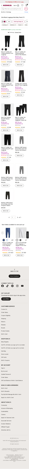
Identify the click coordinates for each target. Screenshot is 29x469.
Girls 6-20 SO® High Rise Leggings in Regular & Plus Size (21, 244)
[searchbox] (12, 9)
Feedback (27, 235)
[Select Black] (6, 49)
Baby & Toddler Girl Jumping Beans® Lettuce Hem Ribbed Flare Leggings (20, 53)
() (10, 61)
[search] (3, 9)
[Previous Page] (9, 217)
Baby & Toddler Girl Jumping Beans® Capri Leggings (7, 149)
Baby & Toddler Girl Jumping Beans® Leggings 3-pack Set (20, 119)
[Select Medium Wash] (3, 240)
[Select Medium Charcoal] (20, 240)
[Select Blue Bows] (7, 240)
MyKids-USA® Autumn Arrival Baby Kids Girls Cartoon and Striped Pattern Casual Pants (21, 149)
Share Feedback (14, 276)
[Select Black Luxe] (16, 49)
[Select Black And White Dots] (20, 49)
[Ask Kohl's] (26, 9)
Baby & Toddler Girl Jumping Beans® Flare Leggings (7, 85)
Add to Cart (5, 64)
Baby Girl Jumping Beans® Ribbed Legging (6, 119)
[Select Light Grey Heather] (17, 240)
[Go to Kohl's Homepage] (7, 5)
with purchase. (14, 1)
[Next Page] (17, 217)
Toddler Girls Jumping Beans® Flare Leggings (21, 84)
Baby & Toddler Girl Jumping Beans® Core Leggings (7, 53)
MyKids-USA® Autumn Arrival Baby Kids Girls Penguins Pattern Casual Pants (7, 179)
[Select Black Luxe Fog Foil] (2, 49)
